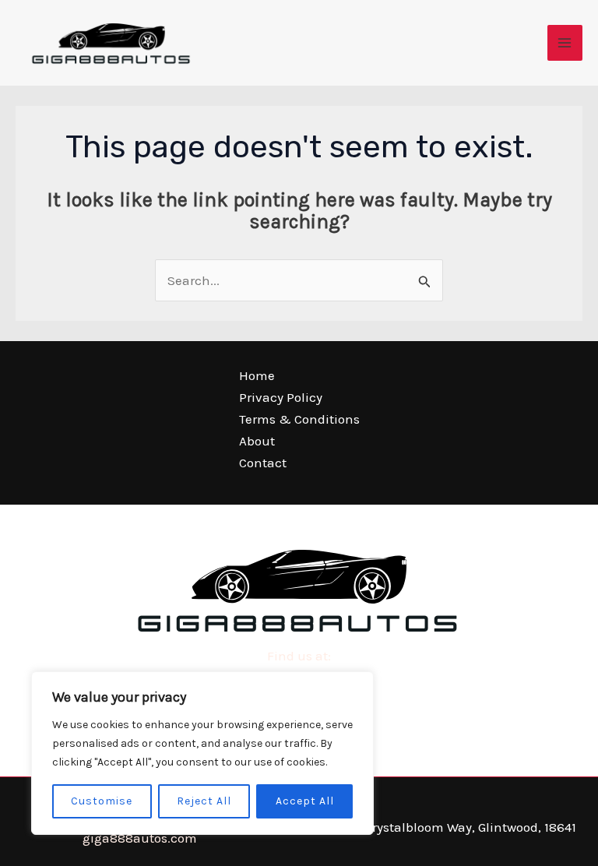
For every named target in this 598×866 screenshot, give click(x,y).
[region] (202, 753)
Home (257, 375)
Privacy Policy (280, 397)
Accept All (305, 801)
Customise (101, 801)
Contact (263, 462)
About (257, 441)
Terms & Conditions (299, 419)
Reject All (204, 801)
